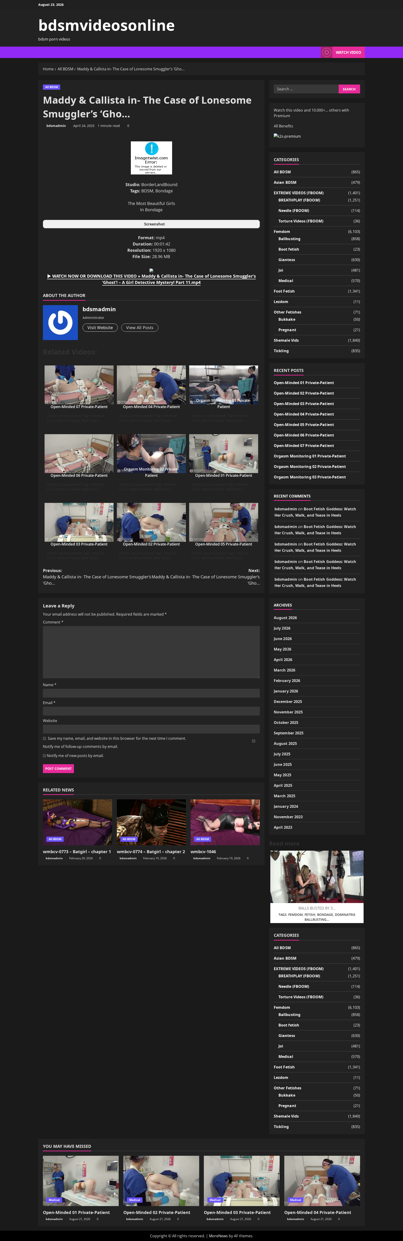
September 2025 (288, 733)
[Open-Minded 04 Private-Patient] (322, 1181)
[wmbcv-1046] (225, 822)
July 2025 (282, 754)
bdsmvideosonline (106, 25)
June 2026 (283, 638)
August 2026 (285, 617)
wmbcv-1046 (203, 851)
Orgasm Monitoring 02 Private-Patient (310, 466)
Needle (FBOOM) (293, 210)
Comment (53, 622)
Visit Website (100, 327)
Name (49, 684)
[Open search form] (316, 52)
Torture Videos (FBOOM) (300, 221)
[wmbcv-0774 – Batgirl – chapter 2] (151, 822)
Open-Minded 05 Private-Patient (223, 544)
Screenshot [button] (154, 224)
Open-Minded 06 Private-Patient (79, 475)
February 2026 (287, 680)
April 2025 (283, 785)
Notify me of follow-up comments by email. (80, 746)
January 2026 (286, 691)
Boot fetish (288, 249)
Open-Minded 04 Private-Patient (151, 406)
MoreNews (218, 1235)
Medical (285, 280)
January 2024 (286, 806)
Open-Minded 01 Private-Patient (223, 475)
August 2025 (285, 743)
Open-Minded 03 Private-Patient (79, 544)
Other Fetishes (287, 312)
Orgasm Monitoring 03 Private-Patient (310, 477)
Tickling (281, 350)
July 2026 (282, 628)
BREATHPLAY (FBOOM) (299, 200)
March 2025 (284, 795)
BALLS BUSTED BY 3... (317, 908)
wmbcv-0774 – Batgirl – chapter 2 (151, 851)
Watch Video (348, 52)
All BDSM (51, 87)
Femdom (282, 231)
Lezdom (281, 301)
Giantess (286, 259)
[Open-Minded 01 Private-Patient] (81, 1181)
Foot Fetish (284, 291)
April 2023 (283, 827)
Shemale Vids (286, 340)
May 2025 (282, 774)
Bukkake (286, 319)
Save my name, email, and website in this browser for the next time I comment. (117, 738)
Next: (206, 577)
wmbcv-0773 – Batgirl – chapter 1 (77, 851)
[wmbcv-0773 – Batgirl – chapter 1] (77, 822)
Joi (280, 270)
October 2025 (286, 722)
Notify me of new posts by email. (75, 755)
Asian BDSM (285, 182)
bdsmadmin (56, 125)
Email (49, 702)
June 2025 (283, 764)
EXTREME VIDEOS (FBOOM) (298, 192)
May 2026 (282, 649)
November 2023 (288, 816)
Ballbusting (289, 238)
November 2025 (288, 712)
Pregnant (287, 329)
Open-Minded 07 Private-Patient (79, 406)
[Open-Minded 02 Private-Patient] (161, 1181)
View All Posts (139, 327)
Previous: (97, 577)
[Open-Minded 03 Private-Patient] (242, 1181)
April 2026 (283, 659)
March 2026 (284, 670)
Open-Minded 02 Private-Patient (151, 544)
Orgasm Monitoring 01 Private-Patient (310, 456)
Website (50, 720)
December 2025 (288, 701)
